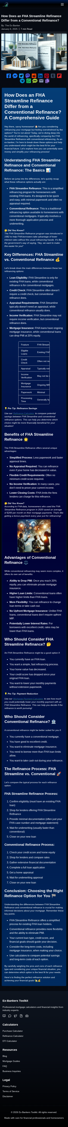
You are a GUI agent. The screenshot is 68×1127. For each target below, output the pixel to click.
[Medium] (4, 1015)
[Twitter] (15, 1015)
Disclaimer (8, 1096)
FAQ (5, 1066)
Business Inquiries (12, 1071)
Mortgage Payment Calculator (28, 698)
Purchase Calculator (13, 1031)
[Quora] (21, 1015)
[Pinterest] (26, 1015)
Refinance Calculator (23, 413)
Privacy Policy (9, 1086)
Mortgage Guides (11, 1061)
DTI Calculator (10, 1041)
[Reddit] (9, 1015)
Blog (5, 1056)
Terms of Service (11, 1091)
